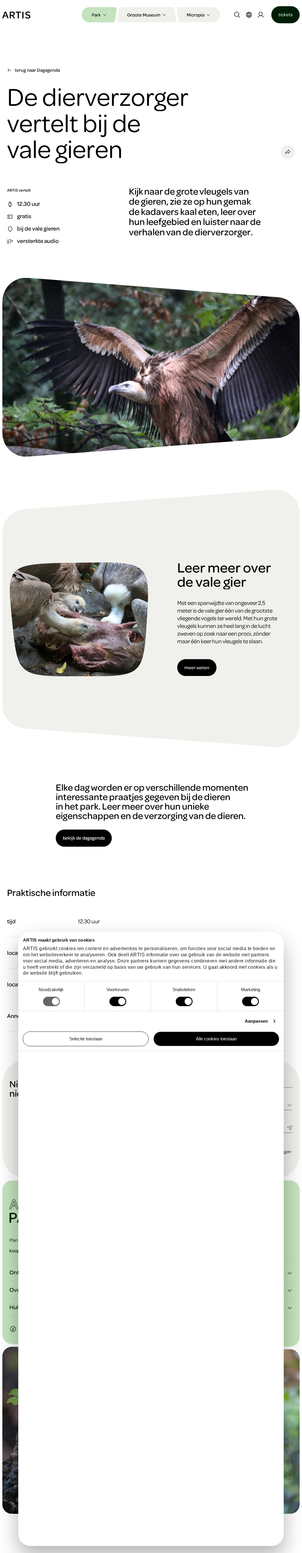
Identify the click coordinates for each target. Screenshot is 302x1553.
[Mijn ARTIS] (260, 14)
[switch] (117, 1001)
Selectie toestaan (85, 1038)
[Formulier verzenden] (290, 1127)
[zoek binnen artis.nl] (237, 14)
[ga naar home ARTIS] (16, 14)
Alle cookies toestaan (216, 1038)
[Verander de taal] (248, 14)
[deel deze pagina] (288, 152)
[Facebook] (13, 1328)
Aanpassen (256, 1021)
